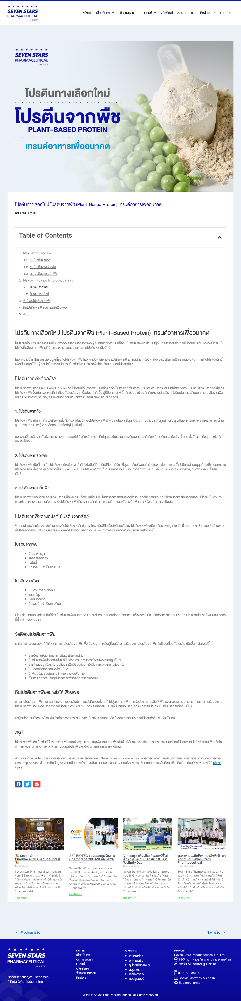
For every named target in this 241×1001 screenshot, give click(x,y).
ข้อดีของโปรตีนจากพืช (36, 301)
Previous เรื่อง (27, 932)
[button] (219, 237)
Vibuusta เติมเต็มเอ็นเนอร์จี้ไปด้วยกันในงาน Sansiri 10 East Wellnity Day (145, 859)
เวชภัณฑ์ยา (136, 956)
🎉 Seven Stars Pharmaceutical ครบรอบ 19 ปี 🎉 (37, 859)
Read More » (21, 897)
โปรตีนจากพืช (39, 287)
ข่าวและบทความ (186, 13)
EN (229, 13)
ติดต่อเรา (205, 13)
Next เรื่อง (216, 932)
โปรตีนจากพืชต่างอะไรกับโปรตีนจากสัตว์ (48, 280)
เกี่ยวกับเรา (103, 13)
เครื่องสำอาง (136, 974)
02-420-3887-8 (189, 973)
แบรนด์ (147, 13)
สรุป (25, 314)
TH (222, 13)
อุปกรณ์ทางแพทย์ (140, 965)
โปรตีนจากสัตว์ (39, 294)
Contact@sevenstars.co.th (197, 978)
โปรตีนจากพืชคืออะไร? (37, 253)
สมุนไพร (134, 969)
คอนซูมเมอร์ (136, 978)
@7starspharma (189, 982)
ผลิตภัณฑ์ (166, 13)
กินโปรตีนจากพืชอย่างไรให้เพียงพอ (45, 307)
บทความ (20, 213)
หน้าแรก (87, 13)
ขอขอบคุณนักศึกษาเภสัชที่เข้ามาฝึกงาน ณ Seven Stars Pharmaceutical (202, 859)
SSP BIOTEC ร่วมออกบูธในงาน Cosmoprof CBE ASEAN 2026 (92, 857)
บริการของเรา (126, 13)
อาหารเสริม (136, 960)
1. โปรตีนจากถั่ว (40, 260)
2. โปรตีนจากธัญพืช (43, 267)
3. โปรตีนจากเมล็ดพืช (43, 274)
